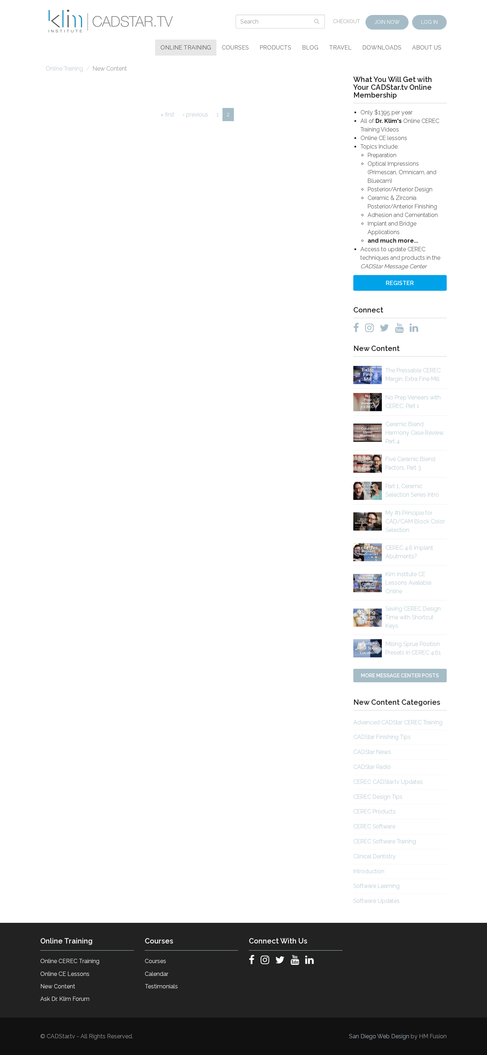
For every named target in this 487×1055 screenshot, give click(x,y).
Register (400, 283)
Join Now (387, 22)
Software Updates (376, 901)
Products (275, 47)
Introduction (368, 871)
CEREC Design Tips (378, 796)
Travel (340, 47)
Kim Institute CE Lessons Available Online (408, 583)
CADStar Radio (372, 767)
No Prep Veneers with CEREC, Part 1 (413, 401)
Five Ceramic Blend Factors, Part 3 (410, 463)
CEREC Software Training (384, 841)
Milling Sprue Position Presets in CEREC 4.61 (413, 648)
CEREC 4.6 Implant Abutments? (409, 552)
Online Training (185, 47)
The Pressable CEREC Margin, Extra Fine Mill (413, 374)
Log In (429, 22)
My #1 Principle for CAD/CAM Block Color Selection (415, 521)
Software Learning (376, 886)
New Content (57, 986)
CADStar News (372, 752)
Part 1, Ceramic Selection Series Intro (412, 490)
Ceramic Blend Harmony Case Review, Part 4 (414, 433)
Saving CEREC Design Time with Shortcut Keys (413, 617)
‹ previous (195, 114)
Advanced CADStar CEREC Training (397, 722)
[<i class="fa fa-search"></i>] (317, 21)
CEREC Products (374, 811)
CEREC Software (374, 826)
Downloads (381, 47)
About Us (426, 47)
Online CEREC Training (69, 961)
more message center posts (400, 675)
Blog (310, 47)
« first (167, 114)
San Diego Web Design (380, 1036)
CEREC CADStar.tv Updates (388, 782)
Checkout (346, 21)
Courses (235, 47)
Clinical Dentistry (374, 856)
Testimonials (161, 986)
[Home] (111, 21)
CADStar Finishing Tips (382, 737)
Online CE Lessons (64, 974)
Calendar (156, 974)
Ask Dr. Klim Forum (64, 998)
